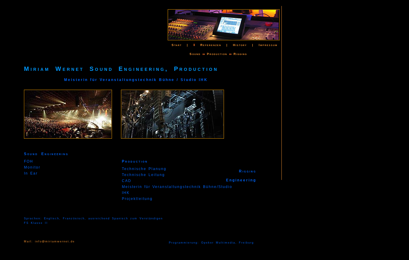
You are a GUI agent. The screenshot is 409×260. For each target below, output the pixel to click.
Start (174, 45)
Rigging (240, 54)
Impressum (268, 45)
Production (217, 54)
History (240, 45)
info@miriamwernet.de (55, 241)
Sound (195, 54)
